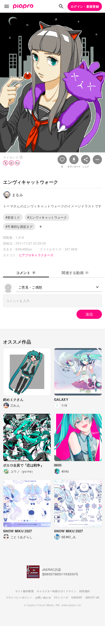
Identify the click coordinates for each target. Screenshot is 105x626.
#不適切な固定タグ (19, 226)
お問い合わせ (43, 597)
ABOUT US (92, 597)
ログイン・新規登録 (85, 6)
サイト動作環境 (24, 591)
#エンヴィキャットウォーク (47, 217)
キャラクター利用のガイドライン (56, 591)
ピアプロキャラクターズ (36, 255)
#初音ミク (13, 217)
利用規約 (84, 591)
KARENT (76, 597)
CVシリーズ (61, 597)
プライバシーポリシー (19, 597)
